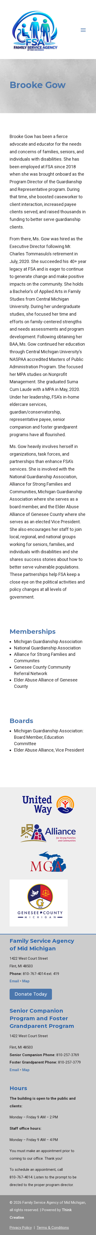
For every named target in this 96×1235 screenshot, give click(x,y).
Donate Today (31, 994)
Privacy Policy (21, 1227)
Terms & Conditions (53, 1227)
